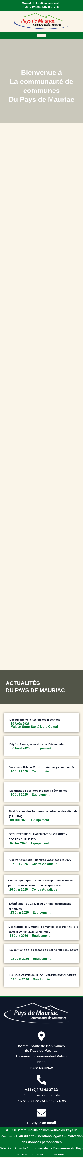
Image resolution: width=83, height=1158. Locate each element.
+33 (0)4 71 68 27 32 (41, 1090)
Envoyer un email (41, 1123)
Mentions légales (50, 1136)
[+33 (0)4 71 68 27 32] (41, 1080)
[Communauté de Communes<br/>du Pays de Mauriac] (41, 1036)
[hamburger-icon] (41, 35)
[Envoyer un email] (41, 1113)
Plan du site (25, 1136)
